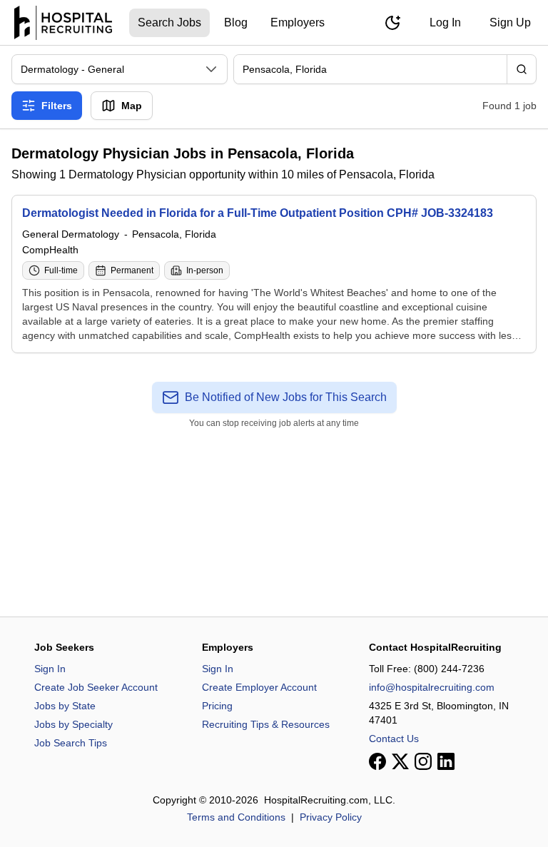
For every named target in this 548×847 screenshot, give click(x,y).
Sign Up (510, 22)
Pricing (217, 705)
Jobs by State (65, 705)
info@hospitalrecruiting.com (431, 687)
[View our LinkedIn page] (446, 761)
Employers (297, 22)
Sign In (50, 668)
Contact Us (394, 738)
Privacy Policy (331, 817)
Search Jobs (169, 22)
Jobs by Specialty (73, 724)
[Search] (521, 69)
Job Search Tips (70, 743)
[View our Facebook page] (377, 761)
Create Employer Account (259, 687)
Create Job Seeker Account (96, 687)
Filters (56, 105)
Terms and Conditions (236, 817)
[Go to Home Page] (63, 23)
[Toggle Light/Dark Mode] (392, 23)
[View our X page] (400, 761)
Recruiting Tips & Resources (266, 724)
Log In (445, 22)
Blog (236, 22)
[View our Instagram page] (423, 761)
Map (131, 105)
